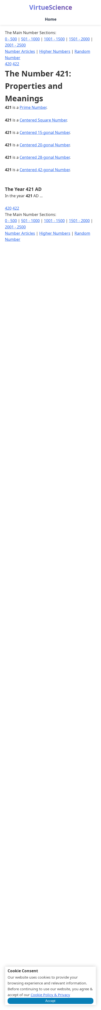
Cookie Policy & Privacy (50, 994)
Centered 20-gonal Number (45, 145)
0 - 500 (11, 39)
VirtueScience (50, 7)
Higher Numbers (54, 51)
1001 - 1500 (54, 39)
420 (8, 63)
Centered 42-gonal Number (45, 169)
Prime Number (33, 107)
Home (50, 19)
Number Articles (20, 51)
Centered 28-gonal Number (45, 157)
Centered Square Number (43, 120)
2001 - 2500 (15, 45)
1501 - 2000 (79, 39)
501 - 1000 (30, 39)
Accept (50, 1001)
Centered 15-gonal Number (45, 132)
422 (16, 63)
